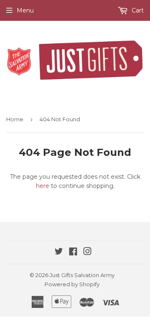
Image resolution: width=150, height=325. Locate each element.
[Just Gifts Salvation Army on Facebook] (73, 252)
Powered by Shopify (72, 284)
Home (14, 119)
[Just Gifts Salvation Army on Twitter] (59, 252)
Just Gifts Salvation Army (82, 275)
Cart (137, 10)
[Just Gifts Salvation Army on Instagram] (87, 252)
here (42, 186)
